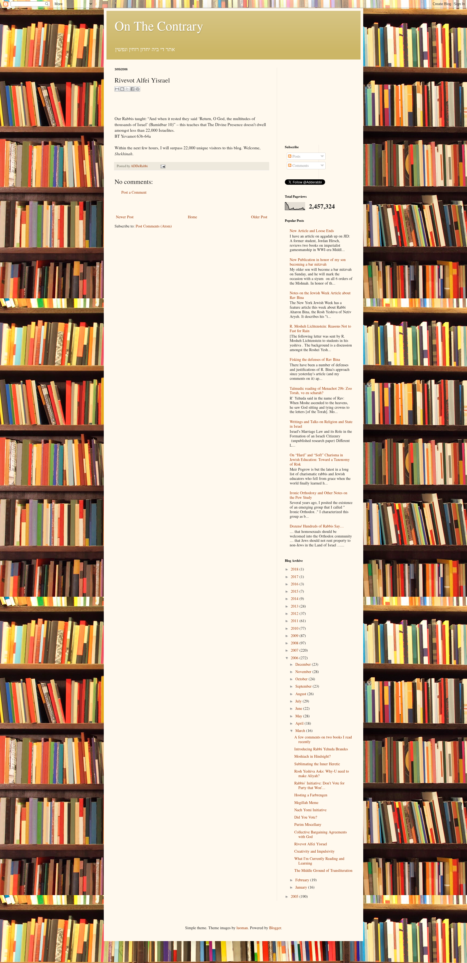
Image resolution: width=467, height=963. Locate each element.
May (299, 715)
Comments (300, 165)
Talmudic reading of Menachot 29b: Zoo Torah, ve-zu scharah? (321, 390)
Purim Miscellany (307, 824)
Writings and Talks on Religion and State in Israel (321, 424)
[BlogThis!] (122, 89)
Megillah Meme (306, 802)
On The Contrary (159, 25)
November (303, 671)
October (302, 678)
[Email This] (117, 89)
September (304, 686)
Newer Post (125, 216)
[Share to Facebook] (132, 89)
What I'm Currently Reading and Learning (319, 861)
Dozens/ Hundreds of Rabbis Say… (317, 526)
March (300, 730)
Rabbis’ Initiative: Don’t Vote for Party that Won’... (319, 785)
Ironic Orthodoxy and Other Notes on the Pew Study (318, 495)
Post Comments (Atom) (154, 226)
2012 (295, 613)
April (300, 723)
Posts (295, 156)
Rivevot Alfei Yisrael (310, 843)
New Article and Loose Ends (312, 230)
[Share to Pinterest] (137, 89)
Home (192, 216)
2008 (295, 642)
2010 (295, 628)
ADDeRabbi (140, 166)
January (301, 887)
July (299, 701)
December (303, 664)
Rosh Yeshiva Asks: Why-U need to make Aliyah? (321, 773)
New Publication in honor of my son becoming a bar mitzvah (318, 262)
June (299, 708)
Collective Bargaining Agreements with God (320, 834)
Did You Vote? (305, 817)
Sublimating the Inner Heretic (317, 763)
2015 (295, 591)
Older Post (259, 216)
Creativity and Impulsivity (314, 851)
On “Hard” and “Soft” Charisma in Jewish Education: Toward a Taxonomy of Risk (320, 459)
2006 (295, 657)
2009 (295, 635)
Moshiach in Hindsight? (312, 756)
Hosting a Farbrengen (310, 794)
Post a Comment (133, 192)
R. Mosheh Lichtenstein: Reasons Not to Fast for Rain (320, 328)
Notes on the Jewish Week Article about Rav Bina (320, 295)
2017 (295, 576)
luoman (242, 927)
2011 (295, 620)
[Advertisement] (191, 205)
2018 (295, 569)
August (301, 693)
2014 (295, 598)
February (302, 879)
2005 (295, 896)
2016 (295, 583)
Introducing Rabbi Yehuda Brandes (321, 748)
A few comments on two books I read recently (323, 739)
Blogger (275, 927)
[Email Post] (162, 166)
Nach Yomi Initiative (310, 809)
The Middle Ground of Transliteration (323, 870)
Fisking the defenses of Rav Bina (315, 359)
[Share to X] (127, 89)
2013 (295, 606)
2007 (295, 650)
